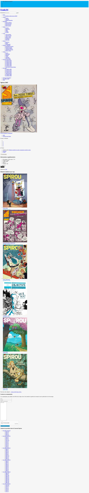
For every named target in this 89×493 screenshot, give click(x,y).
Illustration (5, 21)
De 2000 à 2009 (8, 62)
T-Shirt (6, 56)
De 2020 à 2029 (8, 60)
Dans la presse (8, 25)
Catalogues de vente (9, 49)
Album (4, 17)
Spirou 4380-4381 (6, 279)
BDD (4, 14)
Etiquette (7, 55)
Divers (4, 41)
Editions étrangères (9, 20)
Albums (6, 18)
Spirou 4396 (5, 208)
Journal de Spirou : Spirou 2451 (9, 243)
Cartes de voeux (8, 35)
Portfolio (7, 27)
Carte (4, 33)
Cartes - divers (8, 36)
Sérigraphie (7, 29)
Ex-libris (7, 32)
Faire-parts (7, 39)
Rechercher (2, 12)
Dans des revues (8, 23)
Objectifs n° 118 (6, 315)
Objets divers (7, 58)
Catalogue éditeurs (8, 48)
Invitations (7, 38)
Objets (4, 51)
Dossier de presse (8, 47)
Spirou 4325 (5, 388)
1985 (4, 135)
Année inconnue (8, 73)
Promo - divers (8, 50)
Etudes (6, 43)
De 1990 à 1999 (8, 63)
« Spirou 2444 (13, 391)
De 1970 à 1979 (8, 65)
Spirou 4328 (5, 352)
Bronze (6, 52)
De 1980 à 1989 (8, 64)
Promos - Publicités (6, 45)
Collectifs (7, 19)
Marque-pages (8, 37)
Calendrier (7, 57)
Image (4, 26)
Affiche (6, 31)
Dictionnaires (7, 44)
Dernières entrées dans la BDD (11, 16)
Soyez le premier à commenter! (6, 133)
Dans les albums (8, 22)
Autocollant (7, 54)
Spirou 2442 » (19, 391)
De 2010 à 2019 (8, 61)
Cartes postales (8, 34)
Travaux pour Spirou (7, 59)
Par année (5, 68)
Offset (6, 30)
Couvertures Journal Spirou (10, 67)
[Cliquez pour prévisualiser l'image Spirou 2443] (18, 132)
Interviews (7, 42)
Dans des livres (8, 24)
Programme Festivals (9, 46)
